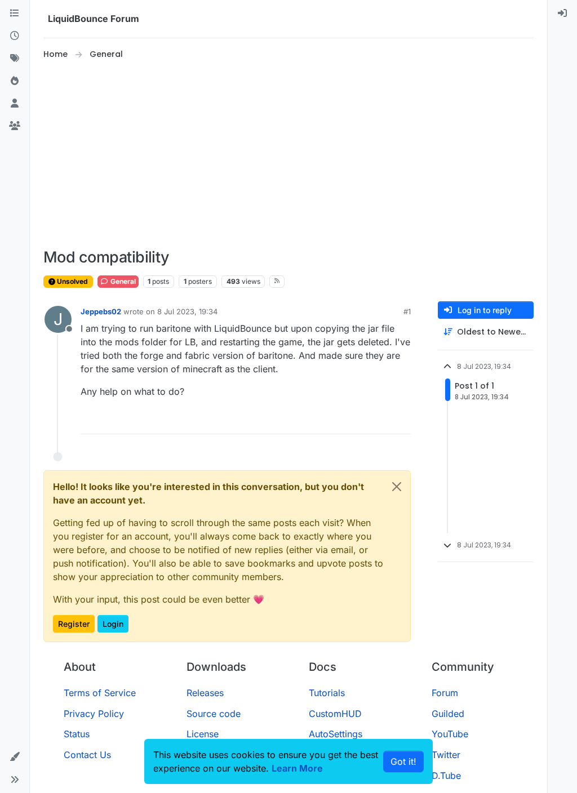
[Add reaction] (360, 420)
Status (77, 733)
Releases (205, 692)
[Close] (396, 486)
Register (74, 624)
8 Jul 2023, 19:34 (187, 311)
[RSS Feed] (277, 281)
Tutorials (327, 692)
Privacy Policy (94, 713)
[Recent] (15, 36)
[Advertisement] (288, 154)
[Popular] (15, 81)
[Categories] (15, 14)
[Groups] (15, 126)
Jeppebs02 (101, 311)
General (122, 281)
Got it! (403, 761)
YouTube (450, 733)
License (203, 733)
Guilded (448, 713)
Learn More (297, 768)
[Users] (15, 104)
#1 (407, 311)
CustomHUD (335, 713)
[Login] (562, 14)
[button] (15, 757)
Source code (214, 713)
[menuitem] (562, 14)
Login (113, 624)
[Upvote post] (381, 420)
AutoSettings (335, 733)
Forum (445, 692)
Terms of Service (100, 692)
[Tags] (15, 59)
